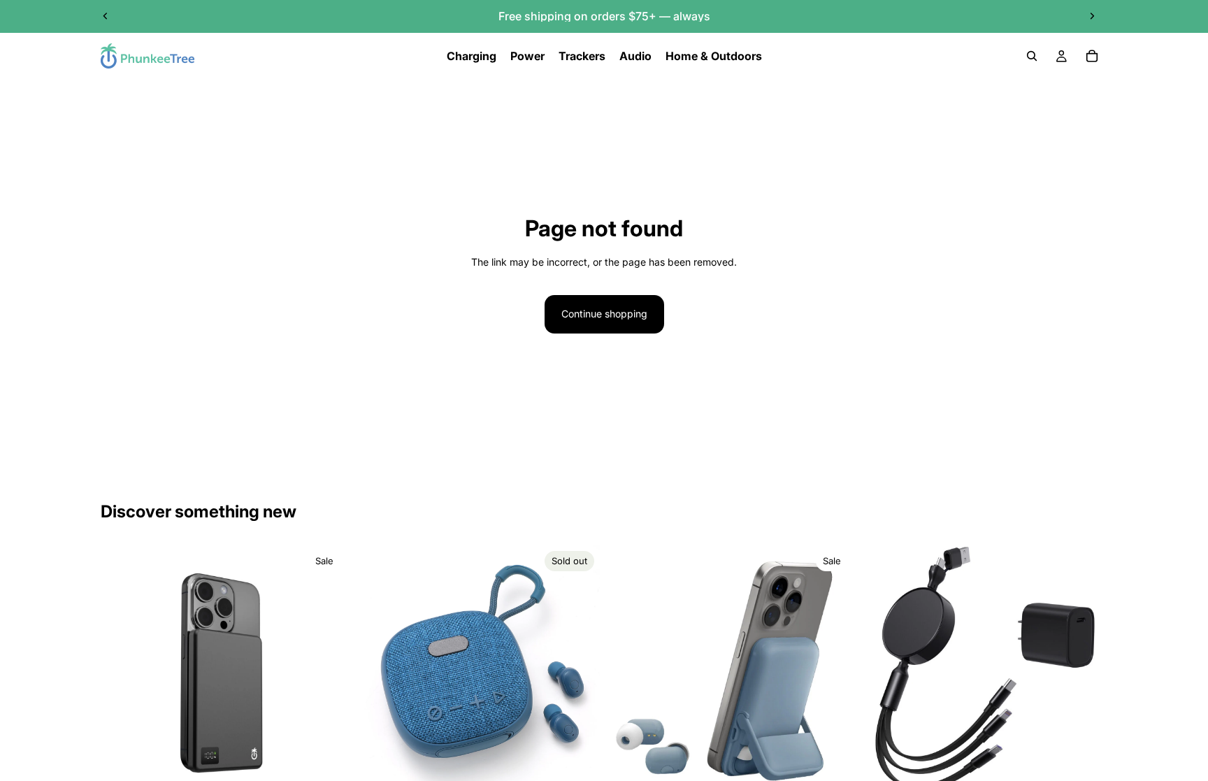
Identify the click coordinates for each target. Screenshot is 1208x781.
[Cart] (1092, 56)
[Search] (1031, 56)
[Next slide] (1092, 16)
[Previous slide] (105, 16)
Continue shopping (604, 314)
